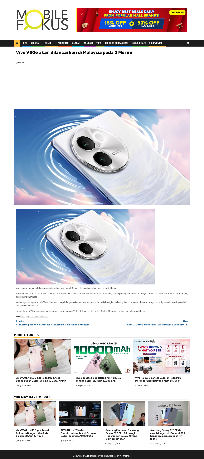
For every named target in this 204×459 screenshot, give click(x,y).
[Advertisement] (102, 87)
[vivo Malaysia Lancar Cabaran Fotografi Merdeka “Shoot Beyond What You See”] (161, 356)
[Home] (17, 43)
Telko (48, 43)
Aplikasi (88, 43)
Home (24, 43)
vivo (23, 316)
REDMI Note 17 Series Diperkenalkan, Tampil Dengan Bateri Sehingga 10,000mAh (78, 433)
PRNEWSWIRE (155, 43)
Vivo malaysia (32, 316)
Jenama (35, 43)
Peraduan (63, 43)
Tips (98, 43)
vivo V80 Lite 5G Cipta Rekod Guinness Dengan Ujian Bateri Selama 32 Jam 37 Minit (41, 379)
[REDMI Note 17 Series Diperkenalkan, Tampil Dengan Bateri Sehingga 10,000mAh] (80, 413)
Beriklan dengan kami (116, 43)
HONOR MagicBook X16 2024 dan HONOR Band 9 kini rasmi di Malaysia (52, 323)
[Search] (188, 43)
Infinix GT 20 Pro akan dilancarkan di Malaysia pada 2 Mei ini (157, 323)
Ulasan (76, 43)
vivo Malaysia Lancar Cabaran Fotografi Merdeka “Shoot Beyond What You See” (158, 379)
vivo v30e (43, 316)
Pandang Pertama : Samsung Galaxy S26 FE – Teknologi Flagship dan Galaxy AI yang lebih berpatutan (122, 434)
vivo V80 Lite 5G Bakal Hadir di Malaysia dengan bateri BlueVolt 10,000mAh (98, 379)
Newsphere (111, 456)
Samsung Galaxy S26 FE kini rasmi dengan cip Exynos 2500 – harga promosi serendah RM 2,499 (168, 434)
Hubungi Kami (139, 43)
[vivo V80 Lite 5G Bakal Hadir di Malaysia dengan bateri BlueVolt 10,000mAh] (102, 356)
